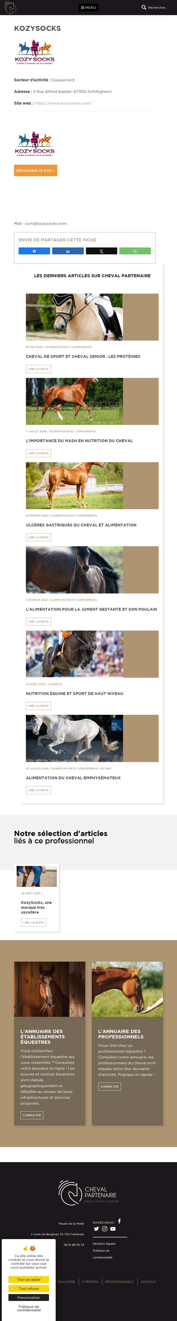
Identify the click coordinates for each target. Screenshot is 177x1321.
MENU (90, 7)
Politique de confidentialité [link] (29, 1308)
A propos (90, 1281)
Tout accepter (29, 1279)
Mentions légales (104, 1243)
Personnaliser (28, 1297)
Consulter (32, 1115)
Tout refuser (29, 1288)
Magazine (66, 1281)
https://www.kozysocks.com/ (63, 103)
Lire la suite (38, 369)
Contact (148, 1281)
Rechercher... (157, 7)
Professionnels (119, 1281)
